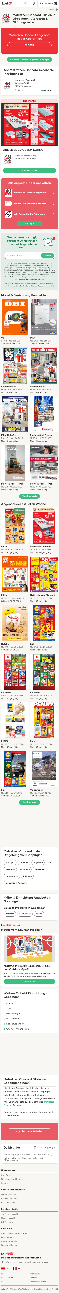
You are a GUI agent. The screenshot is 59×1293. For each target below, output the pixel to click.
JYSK (9, 1008)
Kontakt (33, 1278)
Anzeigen (50, 9)
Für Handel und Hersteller (12, 1179)
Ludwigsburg (11, 876)
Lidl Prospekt (7, 1222)
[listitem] (15, 322)
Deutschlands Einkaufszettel (14, 1233)
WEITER (29, 45)
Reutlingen (40, 869)
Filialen (27, 1154)
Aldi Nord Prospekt (9, 1214)
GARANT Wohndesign (17, 1028)
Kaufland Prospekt (9, 1198)
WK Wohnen (12, 1018)
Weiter (47, 255)
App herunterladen (9, 1241)
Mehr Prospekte (29, 496)
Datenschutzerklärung (35, 279)
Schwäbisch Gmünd (15, 883)
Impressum (35, 1274)
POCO (9, 1003)
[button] (29, 137)
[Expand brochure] (29, 124)
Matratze (9, 914)
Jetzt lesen (29, 981)
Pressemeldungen (9, 1245)
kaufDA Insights (8, 1237)
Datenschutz (7, 1278)
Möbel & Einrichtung (43, 1154)
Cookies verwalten (38, 1282)
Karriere (4, 1183)
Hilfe (3, 1274)
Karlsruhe (23, 862)
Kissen (39, 914)
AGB (3, 1282)
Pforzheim (25, 869)
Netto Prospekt (8, 1218)
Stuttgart (10, 862)
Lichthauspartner (14, 1023)
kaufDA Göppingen (12, 1154)
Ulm (49, 862)
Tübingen (27, 876)
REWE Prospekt (8, 1202)
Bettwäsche (25, 914)
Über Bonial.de (7, 1175)
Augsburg (38, 862)
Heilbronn (10, 869)
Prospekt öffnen (29, 170)
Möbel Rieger (13, 1013)
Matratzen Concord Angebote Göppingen (29, 59)
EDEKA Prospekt (8, 1194)
